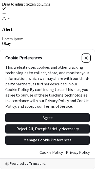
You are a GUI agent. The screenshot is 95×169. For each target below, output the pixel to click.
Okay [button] (6, 43)
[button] (47, 14)
